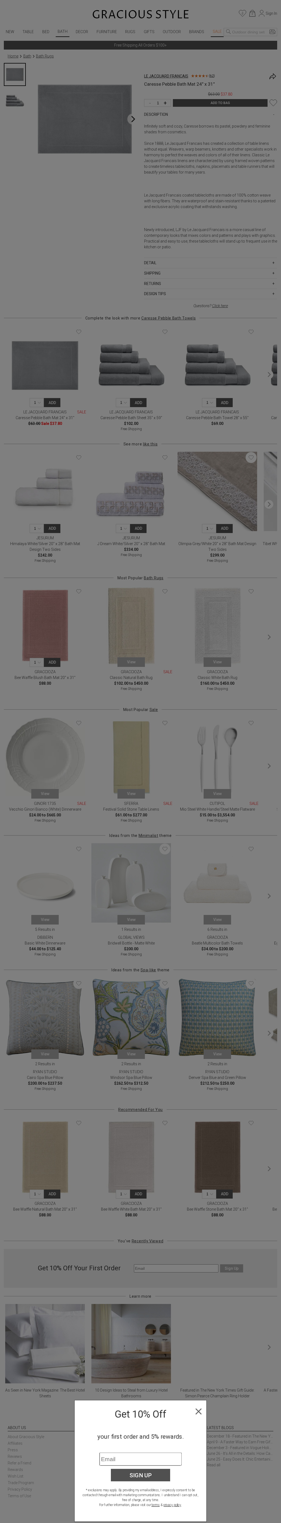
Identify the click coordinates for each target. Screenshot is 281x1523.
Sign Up (141, 1475)
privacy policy (172, 1505)
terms (155, 1505)
